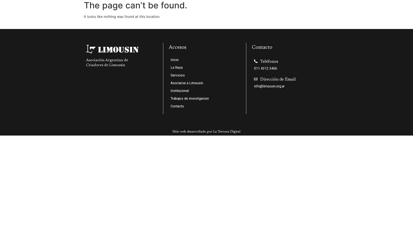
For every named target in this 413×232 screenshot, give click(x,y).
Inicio (223, 11)
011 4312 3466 (265, 68)
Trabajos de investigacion (367, 11)
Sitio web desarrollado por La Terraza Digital (206, 131)
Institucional (327, 11)
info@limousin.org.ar (269, 86)
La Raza (239, 11)
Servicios (262, 11)
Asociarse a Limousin (295, 11)
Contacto (399, 11)
